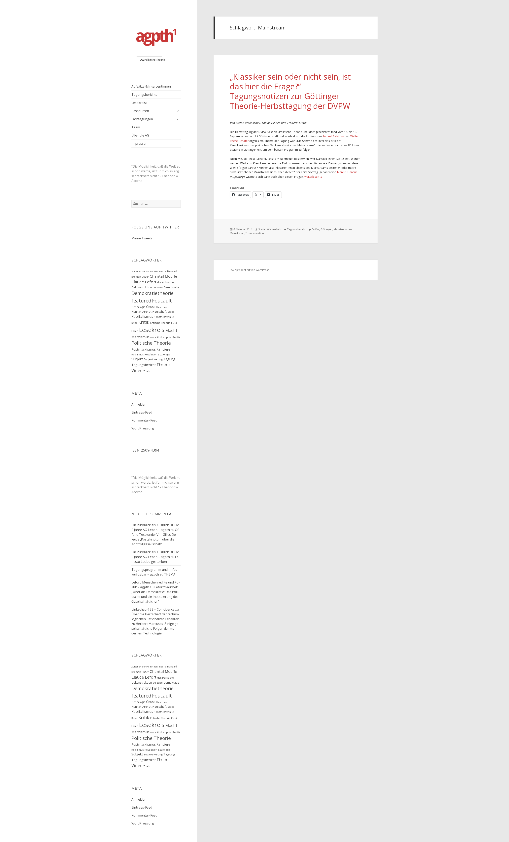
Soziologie (164, 354)
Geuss (150, 306)
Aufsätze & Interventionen (151, 86)
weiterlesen (313, 177)
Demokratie (171, 287)
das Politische (165, 282)
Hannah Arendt (141, 311)
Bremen (136, 276)
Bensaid (172, 271)
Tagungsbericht (143, 365)
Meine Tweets (142, 238)
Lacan (134, 331)
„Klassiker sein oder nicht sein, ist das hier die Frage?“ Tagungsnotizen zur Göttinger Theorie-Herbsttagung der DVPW (290, 91)
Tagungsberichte (144, 94)
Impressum (139, 143)
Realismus (137, 354)
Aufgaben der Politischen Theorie (148, 271)
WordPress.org (142, 428)
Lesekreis (151, 330)
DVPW (315, 229)
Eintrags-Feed (141, 412)
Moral (153, 337)
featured (141, 300)
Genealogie (138, 307)
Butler (145, 276)
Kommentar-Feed (144, 420)
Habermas (161, 307)
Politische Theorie (151, 343)
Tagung (169, 359)
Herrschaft (159, 311)
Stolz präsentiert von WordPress (249, 270)
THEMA (169, 574)
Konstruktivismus (164, 317)
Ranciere (163, 349)
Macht (171, 330)
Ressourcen (140, 111)
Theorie (163, 364)
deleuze (158, 287)
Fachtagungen (142, 119)
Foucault (162, 300)
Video (137, 370)
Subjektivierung (153, 359)
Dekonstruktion (141, 287)
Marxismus (140, 337)
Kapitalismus (142, 316)
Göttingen (326, 229)
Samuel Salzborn (333, 136)
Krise (134, 323)
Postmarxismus (143, 349)
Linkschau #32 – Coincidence (152, 609)
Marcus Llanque (347, 172)
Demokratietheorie (152, 293)
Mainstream (237, 233)
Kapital (171, 311)
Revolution (151, 354)
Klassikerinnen (343, 229)
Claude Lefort (143, 282)
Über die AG (140, 135)
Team (135, 127)
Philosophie (164, 337)
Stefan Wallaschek (269, 229)
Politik (176, 337)
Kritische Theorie (160, 323)
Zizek (146, 371)
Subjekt (137, 359)
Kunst (174, 323)
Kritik (143, 322)
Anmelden (138, 404)
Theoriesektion (255, 233)
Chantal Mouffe (163, 276)
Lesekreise (139, 102)
